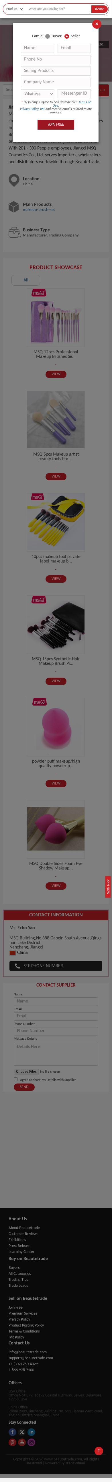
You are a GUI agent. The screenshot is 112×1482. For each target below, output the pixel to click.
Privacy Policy (29, 109)
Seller (75, 36)
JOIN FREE (56, 125)
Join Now (108, 886)
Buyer (57, 36)
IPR (42, 109)
